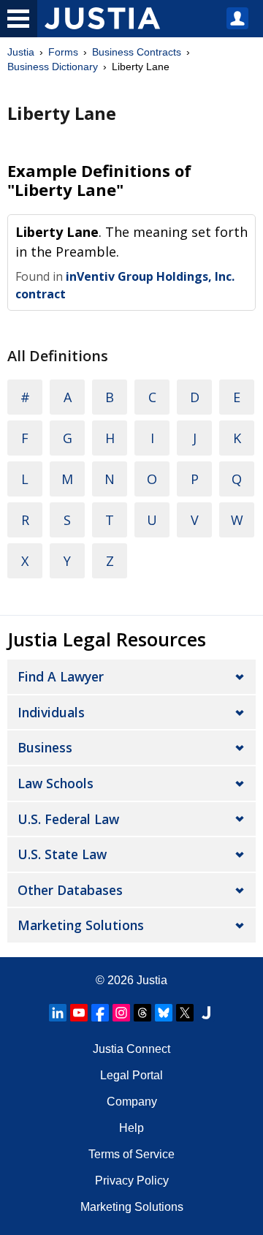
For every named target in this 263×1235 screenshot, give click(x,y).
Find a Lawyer (61, 676)
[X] (185, 1012)
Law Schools (56, 783)
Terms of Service (131, 1154)
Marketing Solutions (81, 925)
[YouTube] (79, 1012)
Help (131, 1128)
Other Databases (70, 890)
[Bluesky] (163, 1012)
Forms (63, 52)
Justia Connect (131, 1049)
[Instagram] (121, 1012)
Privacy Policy (132, 1180)
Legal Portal (131, 1075)
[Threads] (142, 1012)
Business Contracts (136, 52)
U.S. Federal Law (68, 819)
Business (45, 747)
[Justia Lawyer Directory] (206, 1012)
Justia (20, 52)
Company (132, 1101)
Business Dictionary (52, 66)
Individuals (51, 712)
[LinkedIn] (57, 1012)
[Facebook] (100, 1012)
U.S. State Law (62, 854)
